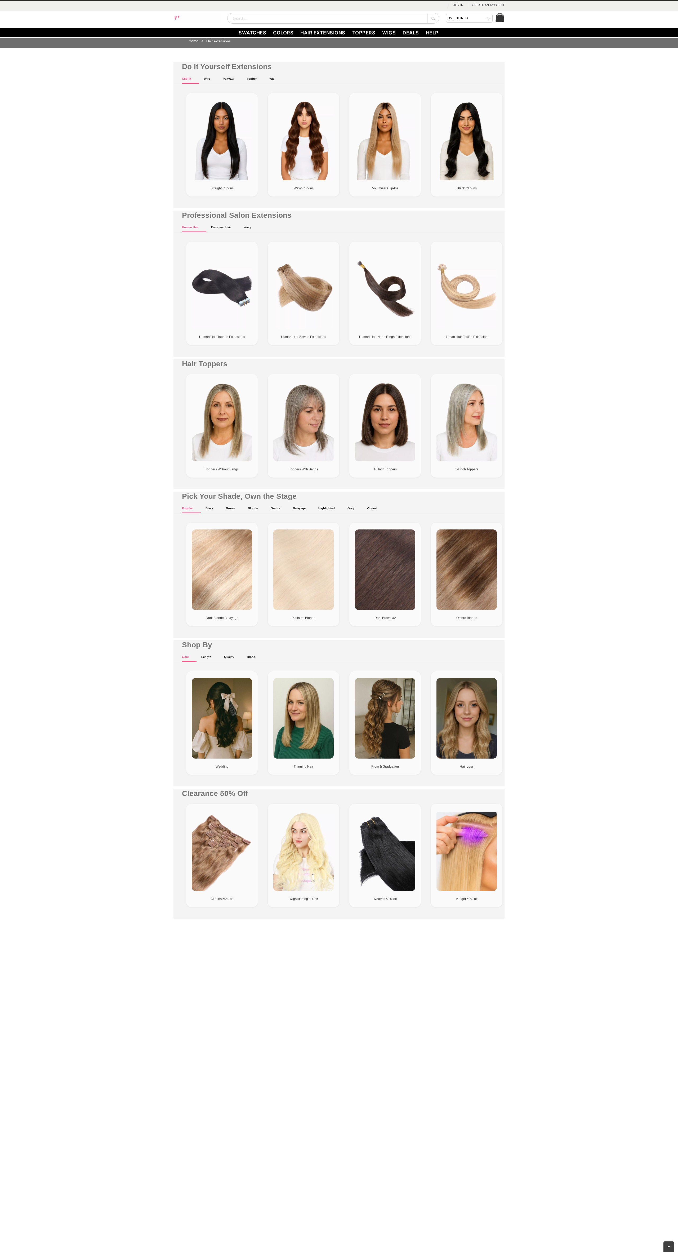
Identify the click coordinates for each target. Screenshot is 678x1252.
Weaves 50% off (385, 899)
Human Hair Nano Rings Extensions (385, 337)
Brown (230, 508)
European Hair (221, 227)
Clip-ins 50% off (222, 899)
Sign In (457, 5)
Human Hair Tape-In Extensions (222, 337)
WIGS (389, 32)
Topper (252, 78)
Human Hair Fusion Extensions (466, 337)
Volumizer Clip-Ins (385, 188)
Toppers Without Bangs (222, 469)
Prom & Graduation (385, 766)
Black (209, 508)
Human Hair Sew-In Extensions (303, 337)
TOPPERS (364, 32)
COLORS (283, 32)
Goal (185, 656)
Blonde (253, 508)
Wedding (222, 766)
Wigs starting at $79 (303, 899)
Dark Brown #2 (385, 618)
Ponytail (228, 78)
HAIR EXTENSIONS (322, 32)
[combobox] (333, 18)
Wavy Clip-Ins (304, 188)
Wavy (247, 227)
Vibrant (372, 508)
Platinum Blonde (303, 618)
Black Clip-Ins (467, 188)
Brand (251, 656)
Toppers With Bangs (303, 469)
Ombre (275, 508)
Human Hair (190, 227)
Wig (272, 78)
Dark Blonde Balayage (222, 618)
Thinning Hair (303, 766)
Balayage (299, 508)
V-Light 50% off (467, 899)
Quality (229, 656)
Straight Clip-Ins (222, 188)
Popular (187, 508)
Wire (207, 78)
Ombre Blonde (466, 618)
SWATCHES (252, 32)
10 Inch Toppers (385, 469)
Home (193, 41)
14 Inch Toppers (466, 469)
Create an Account (488, 5)
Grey (350, 508)
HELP (432, 32)
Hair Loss (467, 766)
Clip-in (186, 78)
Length (206, 656)
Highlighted (326, 508)
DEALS (411, 32)
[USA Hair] (197, 18)
